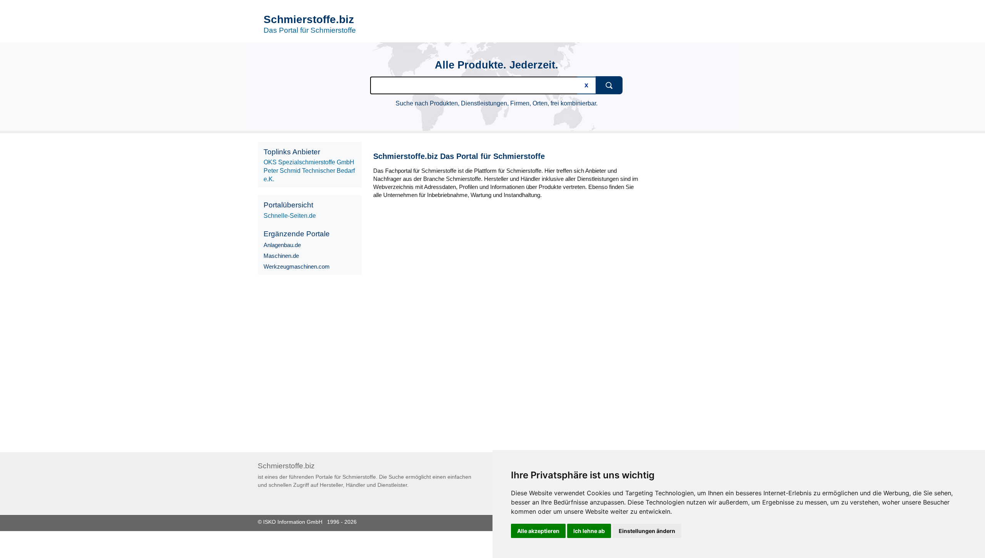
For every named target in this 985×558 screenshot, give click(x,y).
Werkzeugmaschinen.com (297, 266)
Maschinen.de (281, 255)
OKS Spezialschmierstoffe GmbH (309, 162)
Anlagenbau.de (282, 245)
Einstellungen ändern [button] (647, 531)
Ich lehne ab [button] (589, 531)
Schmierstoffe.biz (309, 19)
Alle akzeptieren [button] (538, 531)
